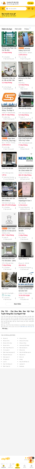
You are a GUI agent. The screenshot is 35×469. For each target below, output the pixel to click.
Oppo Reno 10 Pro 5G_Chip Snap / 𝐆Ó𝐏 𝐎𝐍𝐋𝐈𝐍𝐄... (9, 140)
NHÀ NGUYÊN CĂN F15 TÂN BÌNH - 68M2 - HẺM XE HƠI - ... (9, 260)
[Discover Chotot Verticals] (3, 8)
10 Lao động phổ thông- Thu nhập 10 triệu (8, 109)
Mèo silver (5, 289)
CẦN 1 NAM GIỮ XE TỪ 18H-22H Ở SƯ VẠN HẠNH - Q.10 (9, 230)
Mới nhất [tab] (18, 29)
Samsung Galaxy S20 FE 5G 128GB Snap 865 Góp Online (25, 49)
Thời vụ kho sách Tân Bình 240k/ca (8, 199)
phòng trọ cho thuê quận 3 (25, 79)
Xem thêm (17, 304)
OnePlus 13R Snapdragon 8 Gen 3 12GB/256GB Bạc (25, 200)
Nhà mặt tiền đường (25, 108)
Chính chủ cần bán (7, 168)
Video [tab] (26, 29)
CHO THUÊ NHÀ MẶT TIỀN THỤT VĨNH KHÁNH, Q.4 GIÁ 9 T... (26, 139)
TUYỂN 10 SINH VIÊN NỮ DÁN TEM (25, 290)
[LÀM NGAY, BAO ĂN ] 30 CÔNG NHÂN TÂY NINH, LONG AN (26, 169)
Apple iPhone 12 (24, 259)
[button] (2, 3)
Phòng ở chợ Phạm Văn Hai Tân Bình (9, 49)
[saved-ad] (29, 8)
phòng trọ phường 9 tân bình (25, 230)
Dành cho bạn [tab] (7, 29)
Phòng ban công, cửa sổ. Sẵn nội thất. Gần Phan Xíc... (8, 79)
